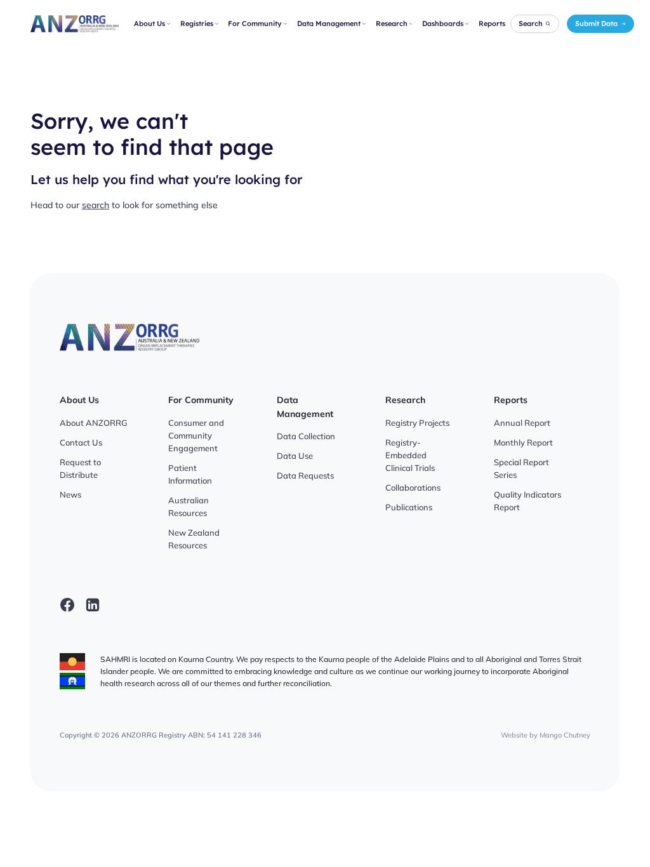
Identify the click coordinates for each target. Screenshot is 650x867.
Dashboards (442, 23)
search (95, 205)
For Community (255, 23)
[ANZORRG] (74, 24)
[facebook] (67, 604)
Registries (196, 23)
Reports (492, 23)
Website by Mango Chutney (545, 735)
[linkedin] (92, 604)
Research (392, 23)
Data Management (329, 23)
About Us (149, 23)
